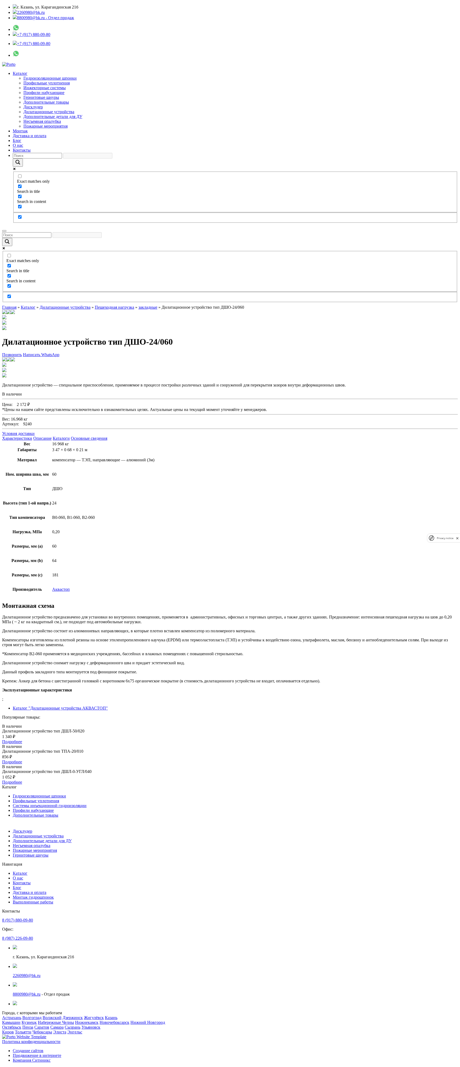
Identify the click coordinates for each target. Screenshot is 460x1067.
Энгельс (74, 1032)
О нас (18, 145)
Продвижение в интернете (37, 1055)
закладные (147, 307)
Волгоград (32, 1017)
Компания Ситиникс (32, 1060)
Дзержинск (73, 1017)
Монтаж (20, 131)
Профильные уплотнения (46, 83)
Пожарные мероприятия (45, 126)
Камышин (11, 1022)
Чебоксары (42, 1032)
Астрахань (11, 1017)
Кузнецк (29, 1022)
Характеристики (17, 438)
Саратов (41, 1027)
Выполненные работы (33, 902)
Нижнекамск (86, 1022)
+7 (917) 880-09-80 (33, 34)
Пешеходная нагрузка (114, 307)
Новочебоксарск (114, 1022)
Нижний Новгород (147, 1022)
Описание (42, 438)
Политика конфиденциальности (31, 1041)
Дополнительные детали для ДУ (52, 116)
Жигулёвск (94, 1017)
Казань (111, 1017)
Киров (8, 1032)
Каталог (20, 73)
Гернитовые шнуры (41, 97)
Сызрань (72, 1027)
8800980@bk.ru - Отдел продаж (45, 17)
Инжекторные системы (44, 87)
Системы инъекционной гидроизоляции (50, 805)
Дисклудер (33, 107)
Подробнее (12, 741)
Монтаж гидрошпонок (33, 897)
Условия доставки (18, 433)
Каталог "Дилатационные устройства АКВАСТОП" (60, 708)
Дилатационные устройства (48, 111)
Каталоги (61, 438)
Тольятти (23, 1032)
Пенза (27, 1027)
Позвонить (12, 354)
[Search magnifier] (18, 162)
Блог (17, 140)
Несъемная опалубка (42, 121)
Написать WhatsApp (41, 354)
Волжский (52, 1017)
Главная (9, 307)
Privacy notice (445, 538)
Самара (57, 1027)
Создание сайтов (28, 1050)
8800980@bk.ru (26, 994)
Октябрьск (11, 1027)
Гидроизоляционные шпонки (50, 78)
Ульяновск (90, 1027)
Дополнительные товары (46, 102)
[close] (457, 538)
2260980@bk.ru (31, 12)
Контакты (22, 150)
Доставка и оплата (29, 135)
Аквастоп (61, 589)
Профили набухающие (43, 92)
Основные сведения (89, 438)
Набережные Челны (56, 1022)
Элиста (59, 1032)
